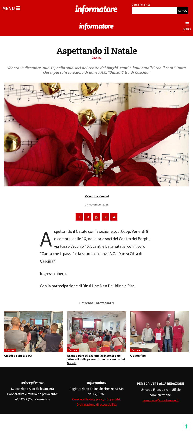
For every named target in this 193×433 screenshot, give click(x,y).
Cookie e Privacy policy (88, 399)
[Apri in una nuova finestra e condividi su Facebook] (79, 217)
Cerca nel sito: (141, 4)
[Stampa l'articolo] (114, 217)
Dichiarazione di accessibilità (97, 404)
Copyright (113, 399)
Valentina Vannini (97, 196)
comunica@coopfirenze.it (161, 400)
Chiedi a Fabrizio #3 (18, 355)
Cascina (96, 57)
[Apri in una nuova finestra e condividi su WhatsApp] (96, 217)
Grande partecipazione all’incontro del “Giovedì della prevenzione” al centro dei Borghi (96, 359)
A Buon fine (138, 355)
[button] (11, 8)
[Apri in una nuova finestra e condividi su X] (88, 217)
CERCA (182, 10)
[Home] (96, 9)
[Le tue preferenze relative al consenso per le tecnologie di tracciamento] (186, 426)
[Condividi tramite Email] (105, 217)
